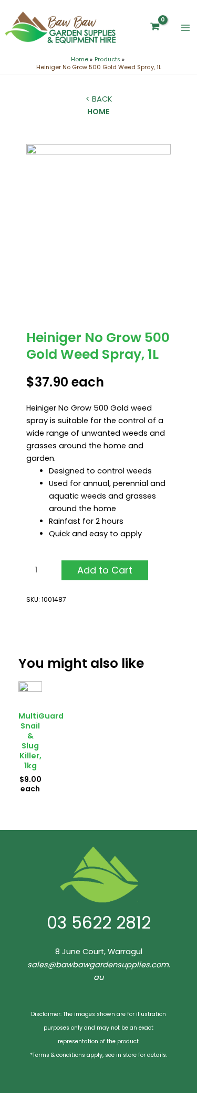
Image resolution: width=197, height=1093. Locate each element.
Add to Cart (104, 570)
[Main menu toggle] (185, 27)
